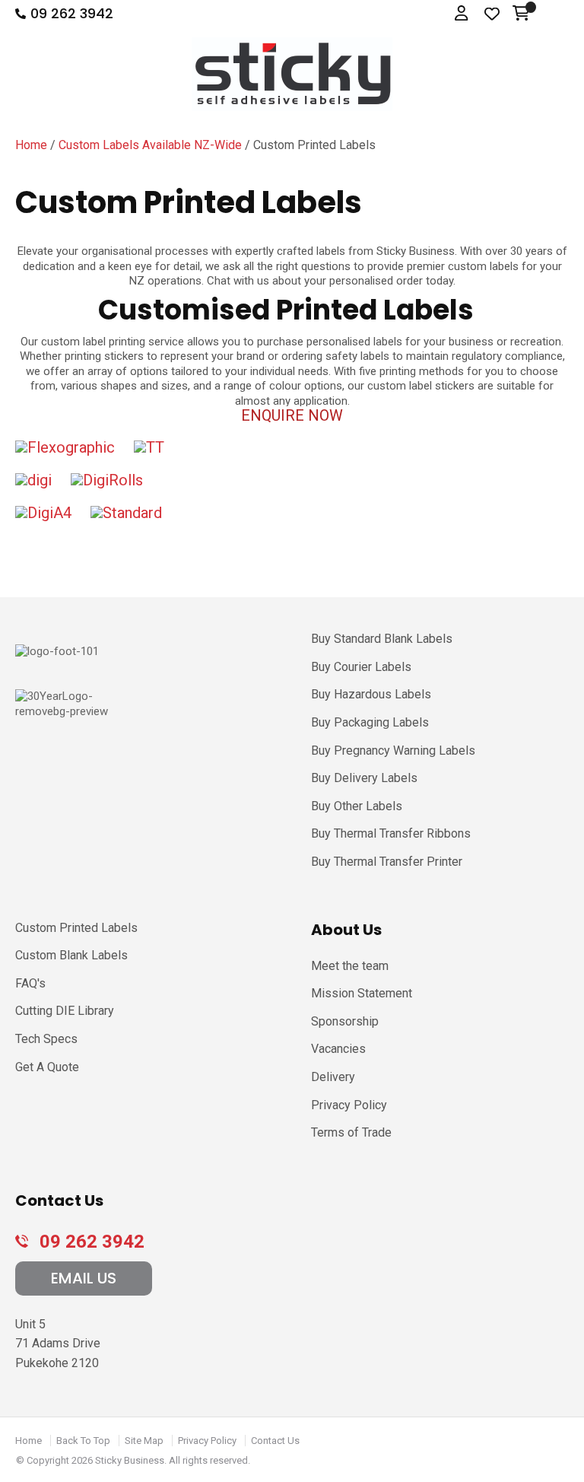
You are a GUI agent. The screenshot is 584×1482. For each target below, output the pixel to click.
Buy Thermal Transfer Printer (386, 861)
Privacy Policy (349, 1105)
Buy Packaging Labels (370, 722)
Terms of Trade (351, 1132)
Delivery (333, 1077)
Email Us (83, 1278)
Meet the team (350, 966)
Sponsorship (345, 1021)
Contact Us (275, 1440)
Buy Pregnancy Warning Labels (393, 750)
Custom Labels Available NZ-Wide (150, 145)
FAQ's (30, 983)
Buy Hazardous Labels (371, 694)
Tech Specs (46, 1039)
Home (31, 145)
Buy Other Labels (356, 806)
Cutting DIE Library (64, 1010)
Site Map (144, 1440)
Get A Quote (47, 1067)
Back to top (83, 1440)
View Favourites (492, 14)
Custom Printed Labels (76, 928)
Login (462, 14)
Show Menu (556, 14)
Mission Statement (361, 993)
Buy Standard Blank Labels (381, 638)
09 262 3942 (71, 13)
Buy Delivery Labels (364, 778)
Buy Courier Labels (361, 667)
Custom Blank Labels (71, 955)
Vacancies (338, 1049)
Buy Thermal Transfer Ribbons (391, 833)
